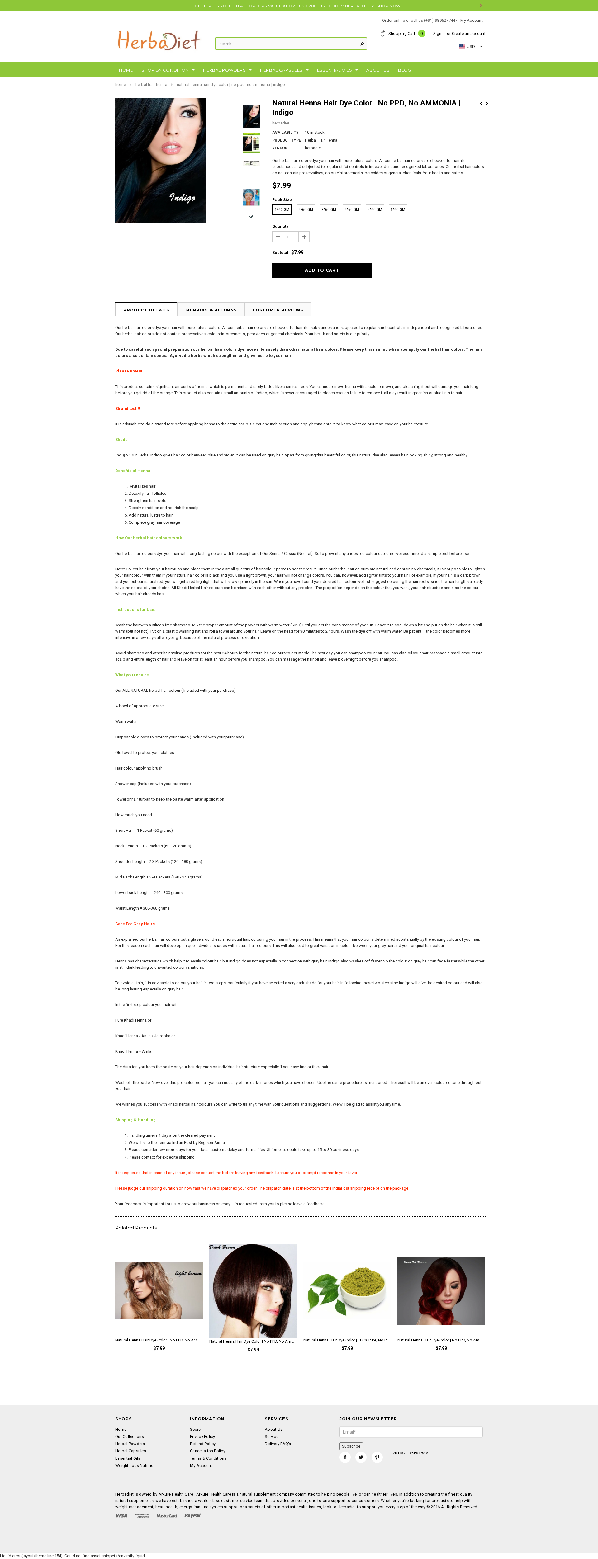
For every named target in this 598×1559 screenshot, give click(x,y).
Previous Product (481, 103)
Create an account (469, 33)
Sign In (439, 33)
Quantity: (281, 226)
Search (196, 1429)
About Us (273, 1429)
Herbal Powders (130, 1443)
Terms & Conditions (208, 1458)
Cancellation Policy (207, 1451)
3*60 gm (328, 210)
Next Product (487, 103)
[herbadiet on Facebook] (345, 1457)
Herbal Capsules (130, 1451)
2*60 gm (305, 210)
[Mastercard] (167, 1515)
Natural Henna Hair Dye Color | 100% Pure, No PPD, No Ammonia (347, 1340)
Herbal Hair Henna (151, 84)
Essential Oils (127, 1458)
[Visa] (121, 1515)
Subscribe (351, 1446)
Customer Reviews (278, 309)
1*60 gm (282, 210)
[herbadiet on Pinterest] (377, 1457)
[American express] (142, 1515)
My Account (471, 20)
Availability (285, 132)
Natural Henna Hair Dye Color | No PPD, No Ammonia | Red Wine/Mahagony (441, 1340)
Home (120, 84)
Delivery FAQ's (278, 1443)
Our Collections (129, 1436)
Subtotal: (281, 252)
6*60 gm (398, 210)
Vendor (279, 148)
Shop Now (389, 5)
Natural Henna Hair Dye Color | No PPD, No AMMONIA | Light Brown (159, 1340)
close (481, 5)
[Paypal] (192, 1515)
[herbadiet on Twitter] (361, 1457)
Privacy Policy (202, 1436)
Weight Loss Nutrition (135, 1465)
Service (271, 1436)
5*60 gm (375, 210)
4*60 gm (351, 210)
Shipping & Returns (211, 309)
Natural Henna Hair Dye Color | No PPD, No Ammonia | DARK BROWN (253, 1341)
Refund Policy (203, 1443)
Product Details (146, 309)
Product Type (286, 140)
